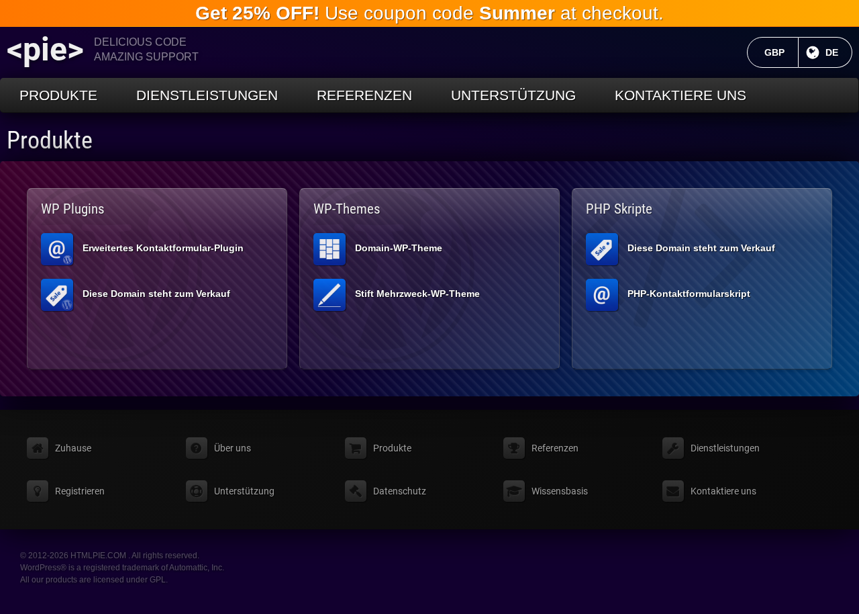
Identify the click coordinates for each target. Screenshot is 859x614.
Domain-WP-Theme (398, 248)
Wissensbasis (560, 491)
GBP (781, 52)
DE (838, 52)
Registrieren (80, 491)
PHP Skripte (619, 209)
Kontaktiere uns (680, 95)
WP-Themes (347, 209)
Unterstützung (513, 95)
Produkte (58, 95)
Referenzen (364, 95)
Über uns (232, 448)
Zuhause (73, 448)
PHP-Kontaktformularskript (688, 293)
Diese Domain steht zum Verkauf (156, 293)
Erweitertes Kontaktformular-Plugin (163, 248)
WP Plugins (73, 209)
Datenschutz (399, 491)
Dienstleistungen (207, 95)
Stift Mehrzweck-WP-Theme (417, 293)
